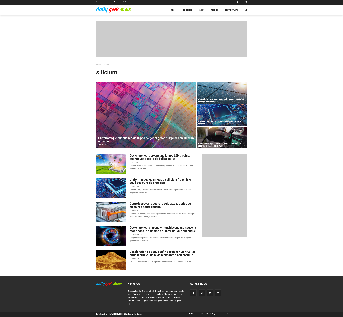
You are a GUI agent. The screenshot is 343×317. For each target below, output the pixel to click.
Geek (201, 10)
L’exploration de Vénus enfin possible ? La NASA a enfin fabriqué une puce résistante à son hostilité (162, 253)
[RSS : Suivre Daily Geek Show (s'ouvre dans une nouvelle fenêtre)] (243, 2)
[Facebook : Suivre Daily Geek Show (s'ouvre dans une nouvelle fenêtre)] (237, 2)
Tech (173, 10)
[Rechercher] (246, 10)
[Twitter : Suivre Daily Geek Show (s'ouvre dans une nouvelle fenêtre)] (246, 2)
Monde (214, 10)
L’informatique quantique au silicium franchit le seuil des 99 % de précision (160, 181)
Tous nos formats (102, 2)
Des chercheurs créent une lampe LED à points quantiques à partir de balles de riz (160, 157)
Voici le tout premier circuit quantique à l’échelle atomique (219, 122)
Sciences (187, 10)
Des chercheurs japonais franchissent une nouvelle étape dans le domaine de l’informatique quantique (163, 229)
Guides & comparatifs (130, 2)
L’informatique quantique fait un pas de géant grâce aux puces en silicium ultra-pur (146, 139)
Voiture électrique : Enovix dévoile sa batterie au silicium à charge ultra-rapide (219, 144)
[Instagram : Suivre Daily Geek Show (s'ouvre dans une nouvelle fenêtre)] (240, 2)
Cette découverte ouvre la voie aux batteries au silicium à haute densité (160, 205)
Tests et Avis (116, 2)
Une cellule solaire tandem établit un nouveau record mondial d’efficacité (221, 100)
